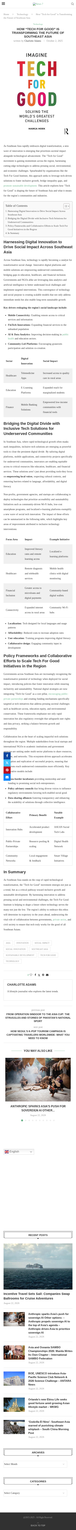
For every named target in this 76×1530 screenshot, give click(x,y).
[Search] (72, 4)
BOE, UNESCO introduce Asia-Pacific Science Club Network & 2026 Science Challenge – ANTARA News (49, 1379)
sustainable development (20, 955)
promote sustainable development (20, 185)
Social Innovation (16, 949)
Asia (8, 943)
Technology (22, 14)
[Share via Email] (7, 777)
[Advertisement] (30, 1197)
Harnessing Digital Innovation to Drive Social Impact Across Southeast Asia (36, 213)
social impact (42, 943)
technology (12, 961)
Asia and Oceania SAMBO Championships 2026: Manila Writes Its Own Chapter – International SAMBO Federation (50, 1353)
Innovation (22, 943)
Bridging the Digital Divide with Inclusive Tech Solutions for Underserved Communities (37, 220)
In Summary (13, 233)
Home (6, 14)
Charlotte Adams (32, 41)
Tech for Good (48, 955)
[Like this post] (31, 975)
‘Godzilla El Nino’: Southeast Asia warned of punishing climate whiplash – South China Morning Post (49, 1427)
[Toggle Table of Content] (65, 206)
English (14, 1151)
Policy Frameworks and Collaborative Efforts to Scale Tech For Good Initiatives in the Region (38, 228)
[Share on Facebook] (7, 755)
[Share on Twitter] (7, 763)
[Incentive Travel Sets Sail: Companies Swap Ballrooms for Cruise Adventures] (38, 1266)
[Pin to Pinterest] (7, 770)
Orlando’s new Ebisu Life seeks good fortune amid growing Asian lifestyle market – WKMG (49, 1403)
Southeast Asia (40, 949)
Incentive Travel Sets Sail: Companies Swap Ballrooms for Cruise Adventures (37, 1296)
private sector (59, 919)
